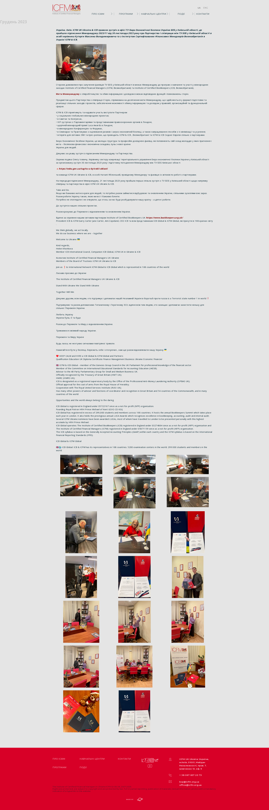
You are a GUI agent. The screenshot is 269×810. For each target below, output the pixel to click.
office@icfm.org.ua (190, 785)
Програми (126, 14)
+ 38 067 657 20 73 (190, 775)
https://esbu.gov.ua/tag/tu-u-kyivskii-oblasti (83, 168)
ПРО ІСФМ (98, 14)
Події (181, 14)
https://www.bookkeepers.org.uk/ (164, 217)
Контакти (202, 14)
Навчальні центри (153, 14)
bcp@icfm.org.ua (189, 781)
